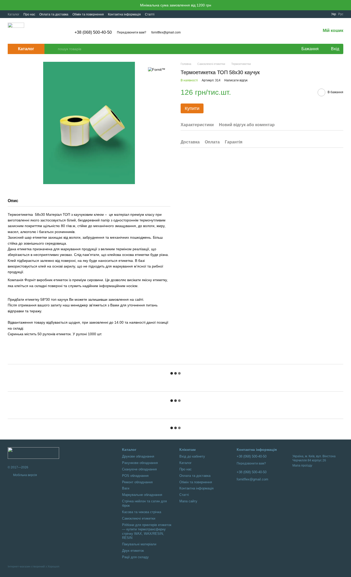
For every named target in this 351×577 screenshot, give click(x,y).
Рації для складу (135, 557)
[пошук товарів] (54, 49)
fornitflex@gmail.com (166, 32)
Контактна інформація (124, 14)
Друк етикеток (133, 551)
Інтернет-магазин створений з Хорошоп (33, 566)
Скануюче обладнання (139, 469)
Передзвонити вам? (131, 32)
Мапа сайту (188, 501)
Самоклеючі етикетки (138, 518)
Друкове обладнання (138, 456)
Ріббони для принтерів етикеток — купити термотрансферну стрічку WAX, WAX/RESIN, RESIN (146, 531)
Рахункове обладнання (140, 463)
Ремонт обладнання (137, 482)
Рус (340, 14)
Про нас (29, 14)
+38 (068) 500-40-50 (93, 32)
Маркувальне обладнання (142, 495)
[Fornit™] (157, 69)
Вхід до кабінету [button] (192, 456)
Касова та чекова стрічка (141, 512)
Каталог (13, 14)
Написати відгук (235, 80)
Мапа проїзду (302, 465)
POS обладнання (135, 476)
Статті (149, 14)
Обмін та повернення (88, 14)
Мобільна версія (24, 475)
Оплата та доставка (53, 14)
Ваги (125, 488)
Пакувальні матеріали (139, 544)
